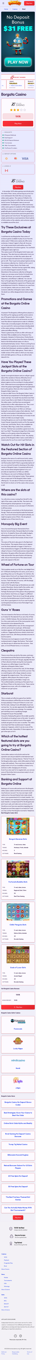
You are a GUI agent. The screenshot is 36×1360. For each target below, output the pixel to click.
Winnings (7, 1286)
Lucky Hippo (18, 1048)
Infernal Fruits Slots (30, 85)
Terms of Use (29, 1353)
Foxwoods (18, 1029)
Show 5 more (5, 1269)
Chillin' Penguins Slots (18, 925)
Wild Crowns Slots (11, 85)
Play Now (29, 3)
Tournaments (8, 1280)
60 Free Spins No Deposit (18, 1176)
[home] (14, 5)
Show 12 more (5, 1289)
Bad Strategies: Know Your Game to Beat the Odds (18, 1114)
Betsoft (6, 1304)
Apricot (6, 1307)
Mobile (6, 1277)
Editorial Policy (3, 1353)
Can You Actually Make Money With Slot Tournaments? (18, 1209)
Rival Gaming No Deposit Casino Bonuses (18, 1135)
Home (6, 9)
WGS (5, 1257)
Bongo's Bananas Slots (18, 839)
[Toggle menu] (3, 3)
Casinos (14, 9)
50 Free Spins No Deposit (18, 1186)
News (3, 1274)
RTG (5, 1301)
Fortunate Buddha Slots (18, 882)
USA (5, 1283)
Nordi (18, 1068)
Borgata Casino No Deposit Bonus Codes (18, 1103)
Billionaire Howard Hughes (18, 1155)
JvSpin (18, 1088)
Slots (2, 1295)
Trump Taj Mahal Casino (18, 1144)
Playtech (6, 1260)
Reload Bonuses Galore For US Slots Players (18, 1166)
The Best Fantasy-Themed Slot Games (18, 1198)
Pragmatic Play (8, 1263)
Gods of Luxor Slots (18, 967)
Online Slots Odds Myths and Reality (18, 1123)
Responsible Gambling (15, 1353)
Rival (5, 1266)
